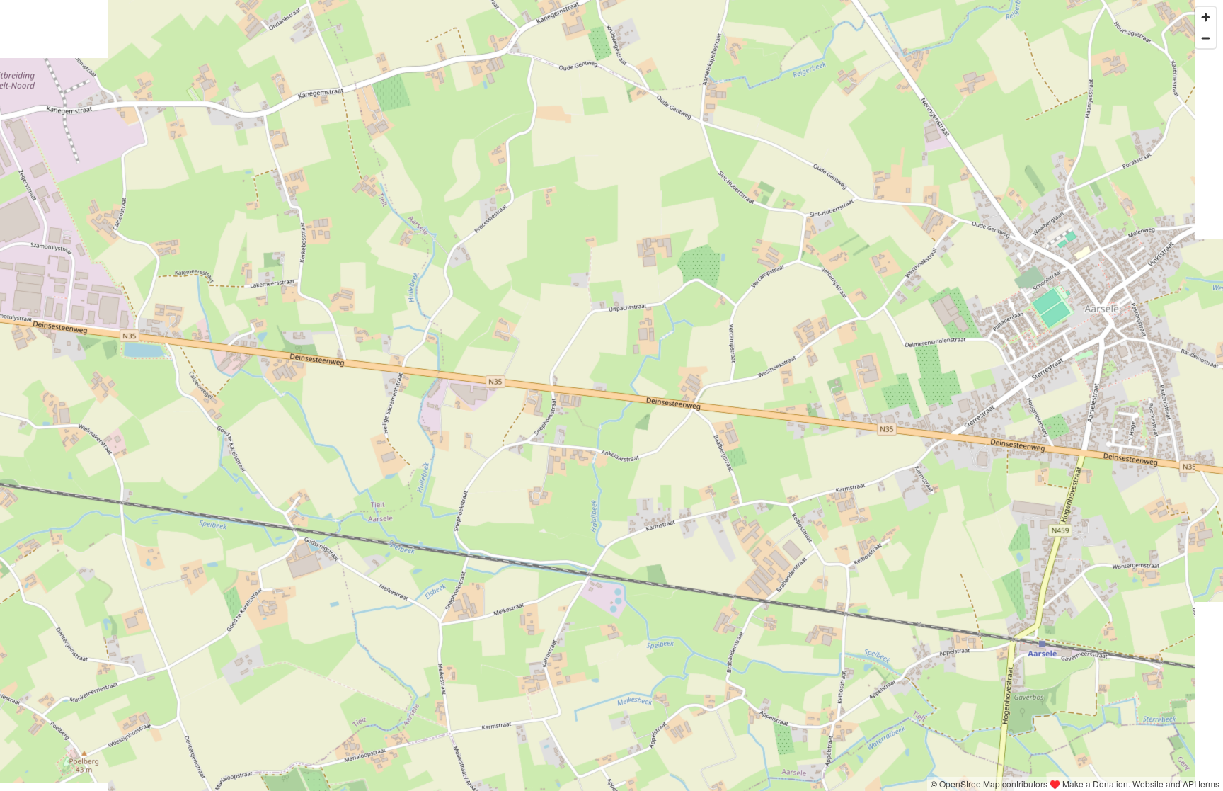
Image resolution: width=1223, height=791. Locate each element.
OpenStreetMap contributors (993, 784)
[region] (611, 395)
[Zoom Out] (1205, 38)
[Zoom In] (1205, 17)
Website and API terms (1175, 784)
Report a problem (890, 784)
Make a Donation (1095, 784)
